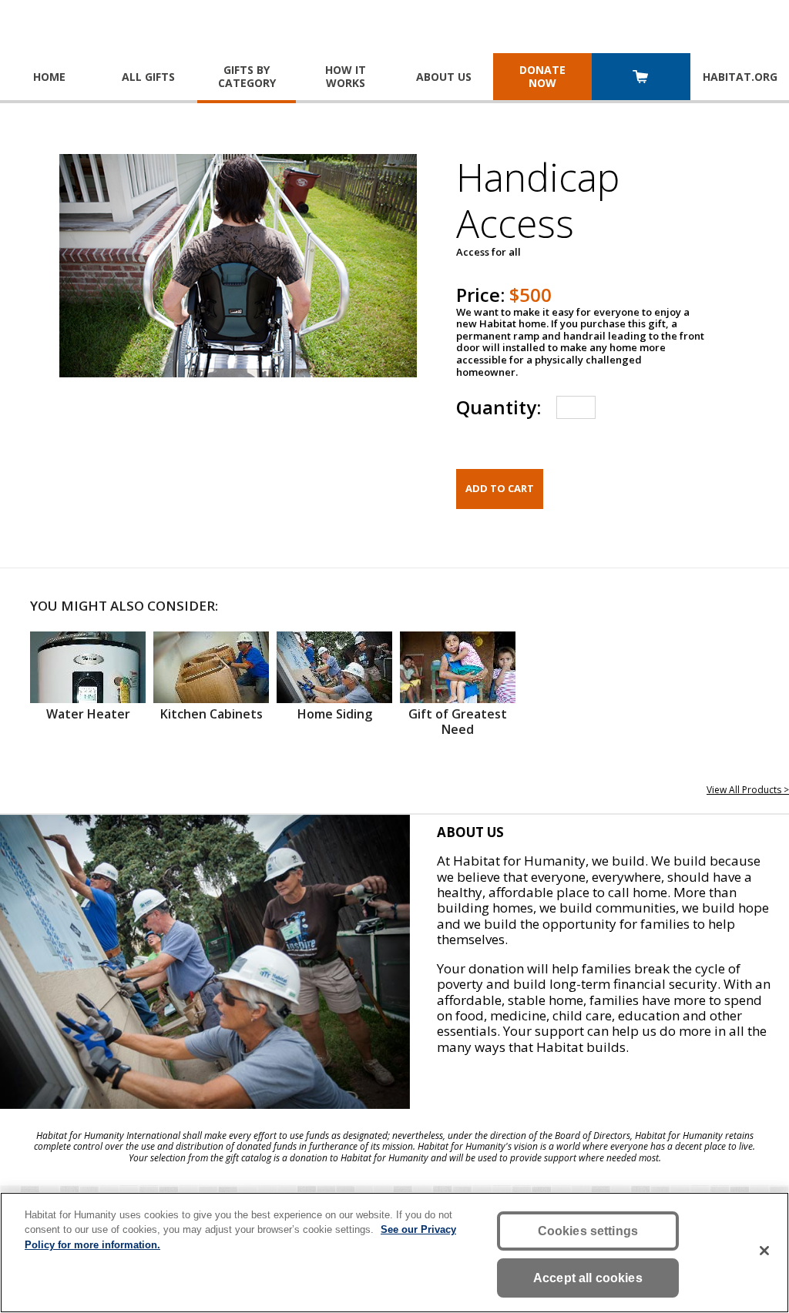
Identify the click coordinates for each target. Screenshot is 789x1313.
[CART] (641, 78)
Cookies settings (588, 1231)
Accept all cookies (588, 1278)
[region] (394, 1252)
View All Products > (748, 789)
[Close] (764, 1251)
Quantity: (498, 407)
